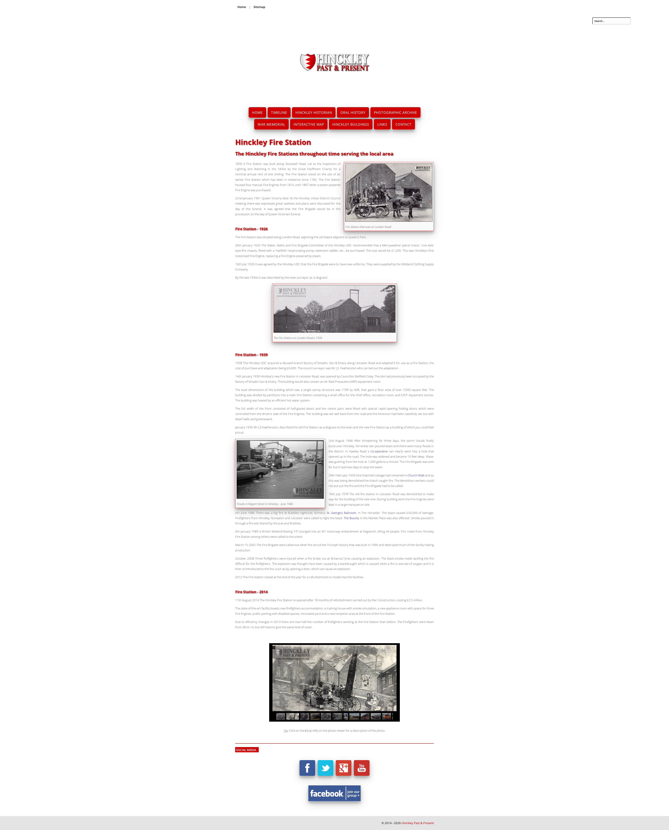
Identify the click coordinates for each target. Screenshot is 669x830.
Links (382, 124)
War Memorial (271, 124)
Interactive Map (309, 124)
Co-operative (379, 451)
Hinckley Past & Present (418, 823)
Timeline (279, 112)
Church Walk (416, 475)
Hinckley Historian (313, 112)
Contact (403, 124)
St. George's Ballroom (341, 513)
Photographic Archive (395, 112)
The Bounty (351, 518)
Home (241, 7)
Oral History (353, 112)
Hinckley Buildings (350, 124)
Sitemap (259, 7)
